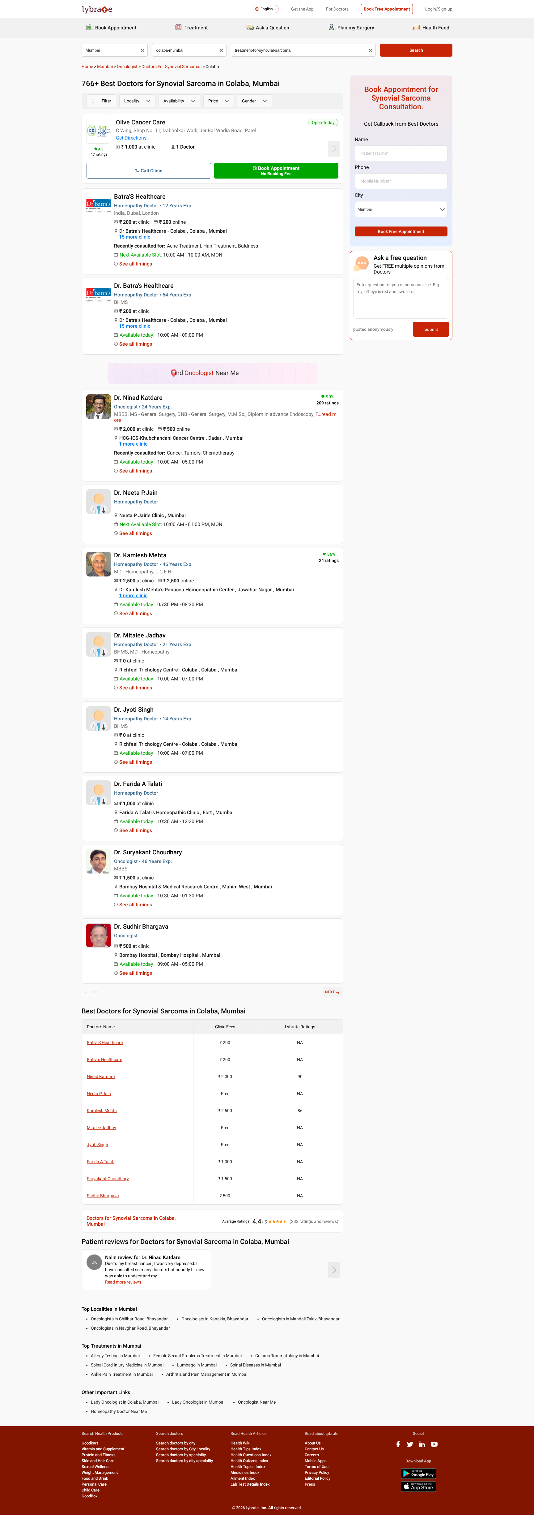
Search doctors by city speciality (184, 1460)
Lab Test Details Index (250, 1484)
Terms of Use (316, 1466)
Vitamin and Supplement (103, 1449)
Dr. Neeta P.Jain (136, 492)
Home (87, 66)
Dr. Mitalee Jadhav (140, 635)
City (359, 195)
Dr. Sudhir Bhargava (141, 926)
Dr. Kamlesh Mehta (140, 555)
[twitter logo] (410, 1446)
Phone (362, 167)
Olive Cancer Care (140, 122)
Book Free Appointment (387, 8)
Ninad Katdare (101, 1076)
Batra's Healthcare (104, 1059)
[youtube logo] (434, 1446)
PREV (95, 992)
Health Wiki (240, 1443)
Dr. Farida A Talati (138, 784)
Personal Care (94, 1484)
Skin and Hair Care (98, 1460)
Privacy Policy (317, 1472)
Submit (431, 329)
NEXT (330, 992)
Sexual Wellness (96, 1466)
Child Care (91, 1490)
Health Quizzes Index (249, 1460)
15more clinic (134, 237)
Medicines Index (245, 1472)
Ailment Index (243, 1478)
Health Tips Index (246, 1449)
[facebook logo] (398, 1446)
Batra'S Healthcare (140, 196)
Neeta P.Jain (99, 1093)
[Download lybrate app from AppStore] (418, 1490)
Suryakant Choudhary (108, 1178)
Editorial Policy (317, 1478)
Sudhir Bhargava (103, 1195)
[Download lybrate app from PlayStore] (418, 1477)
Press (310, 1484)
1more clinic (133, 444)
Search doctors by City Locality (183, 1449)
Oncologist (127, 66)
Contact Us (314, 1449)
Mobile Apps (316, 1460)
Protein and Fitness (99, 1454)
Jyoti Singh (97, 1144)
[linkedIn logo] (422, 1446)
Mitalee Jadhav (101, 1127)
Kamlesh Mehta (102, 1110)
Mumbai (105, 66)
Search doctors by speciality (181, 1454)
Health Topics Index (248, 1466)
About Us (313, 1443)
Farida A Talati (100, 1161)
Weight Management (100, 1472)
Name (361, 139)
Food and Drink (95, 1478)
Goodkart (90, 1443)
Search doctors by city (175, 1443)
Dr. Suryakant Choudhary (148, 852)
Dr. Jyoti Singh (134, 709)
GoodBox (90, 1496)
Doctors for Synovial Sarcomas (171, 66)
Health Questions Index (251, 1454)
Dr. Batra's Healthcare (144, 285)
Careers (312, 1454)
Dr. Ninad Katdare (138, 397)
